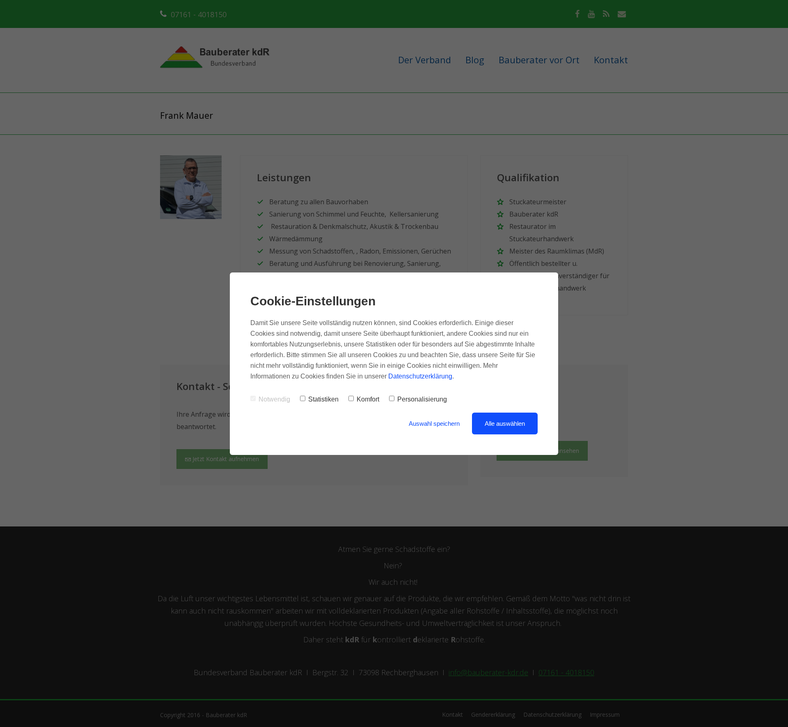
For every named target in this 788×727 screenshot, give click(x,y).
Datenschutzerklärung (420, 376)
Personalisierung (422, 399)
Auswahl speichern (434, 423)
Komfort (368, 399)
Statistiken (323, 399)
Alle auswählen (505, 423)
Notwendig (274, 399)
